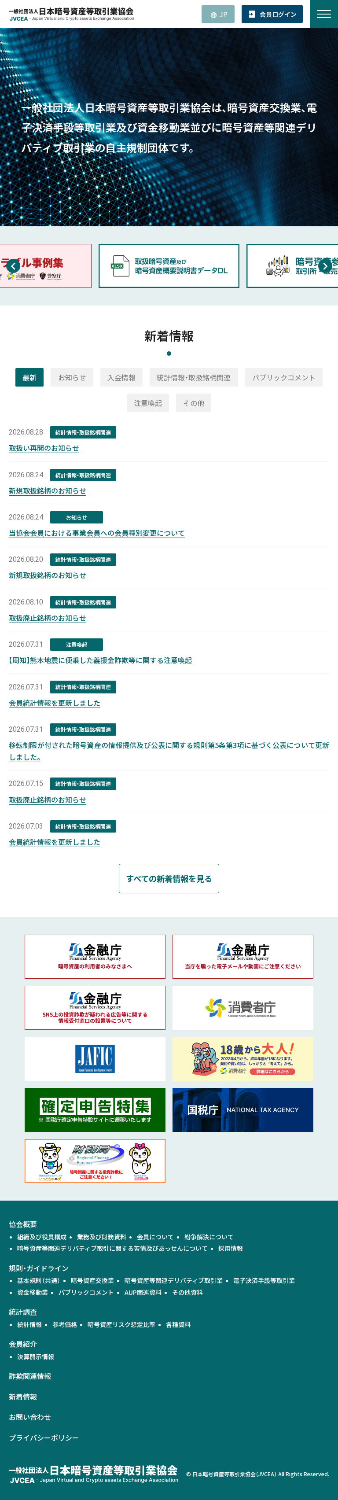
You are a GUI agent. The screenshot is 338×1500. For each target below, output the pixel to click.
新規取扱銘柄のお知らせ (47, 490)
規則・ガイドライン (39, 1268)
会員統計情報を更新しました (54, 702)
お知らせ (72, 377)
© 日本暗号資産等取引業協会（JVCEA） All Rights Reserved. (257, 1474)
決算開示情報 (35, 1356)
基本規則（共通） (38, 1280)
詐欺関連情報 (30, 1376)
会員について (155, 1236)
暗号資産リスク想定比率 (121, 1324)
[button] (13, 266)
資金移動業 (32, 1292)
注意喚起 (148, 402)
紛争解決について (209, 1236)
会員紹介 (23, 1343)
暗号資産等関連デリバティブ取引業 (174, 1280)
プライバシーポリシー (44, 1437)
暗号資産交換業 (92, 1280)
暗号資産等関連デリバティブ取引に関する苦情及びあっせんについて (112, 1248)
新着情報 (23, 1396)
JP (223, 14)
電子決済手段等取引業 (264, 1280)
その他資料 (187, 1292)
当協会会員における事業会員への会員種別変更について (97, 532)
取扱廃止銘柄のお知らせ (47, 617)
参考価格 (64, 1324)
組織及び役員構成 (41, 1236)
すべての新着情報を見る (169, 878)
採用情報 (230, 1248)
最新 (29, 377)
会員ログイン (278, 14)
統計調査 (23, 1311)
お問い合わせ (30, 1417)
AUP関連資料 (143, 1292)
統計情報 (29, 1324)
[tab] (29, 377)
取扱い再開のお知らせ (44, 447)
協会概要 (23, 1224)
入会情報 (121, 377)
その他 (193, 402)
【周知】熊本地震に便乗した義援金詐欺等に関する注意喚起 (100, 660)
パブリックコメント (284, 377)
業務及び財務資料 (101, 1236)
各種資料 (178, 1324)
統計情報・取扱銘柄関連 (194, 377)
